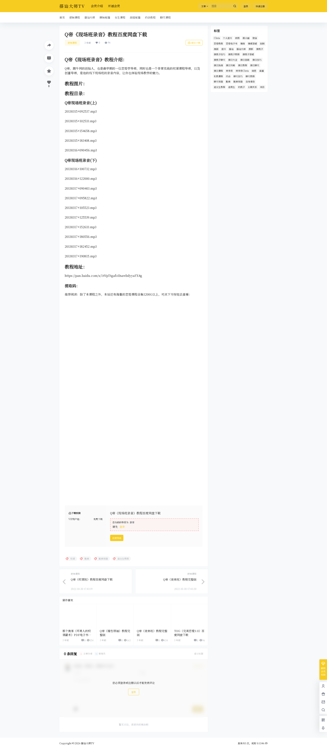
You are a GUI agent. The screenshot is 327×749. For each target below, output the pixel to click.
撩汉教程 (242, 65)
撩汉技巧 (257, 59)
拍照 (262, 43)
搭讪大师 (241, 49)
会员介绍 (97, 6)
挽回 (216, 49)
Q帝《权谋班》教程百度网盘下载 (92, 579)
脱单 (228, 81)
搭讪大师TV (87, 743)
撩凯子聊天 (219, 59)
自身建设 (250, 81)
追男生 (231, 87)
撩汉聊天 (254, 65)
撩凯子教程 (234, 54)
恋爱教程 (218, 43)
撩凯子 (259, 49)
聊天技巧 (238, 76)
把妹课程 (72, 42)
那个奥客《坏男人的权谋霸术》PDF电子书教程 (76, 635)
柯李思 (229, 70)
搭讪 (231, 49)
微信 (254, 38)
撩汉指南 (218, 65)
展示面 (246, 38)
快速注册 (260, 6)
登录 (246, 6)
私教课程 (218, 76)
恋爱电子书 (231, 43)
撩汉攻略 (230, 65)
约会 (228, 76)
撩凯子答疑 (248, 54)
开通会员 (114, 6)
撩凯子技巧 (219, 54)
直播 (261, 70)
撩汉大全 (232, 59)
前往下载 (195, 42)
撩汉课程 (218, 70)
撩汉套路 (244, 59)
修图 (237, 38)
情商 (242, 43)
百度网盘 (116, 538)
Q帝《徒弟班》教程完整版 (179, 579)
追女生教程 (219, 87)
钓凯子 (241, 87)
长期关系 (252, 87)
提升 (223, 49)
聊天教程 (250, 76)
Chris (217, 38)
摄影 (251, 49)
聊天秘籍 (218, 81)
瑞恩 (254, 70)
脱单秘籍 (238, 81)
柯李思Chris (242, 70)
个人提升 (227, 38)
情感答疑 (252, 43)
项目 (262, 87)
